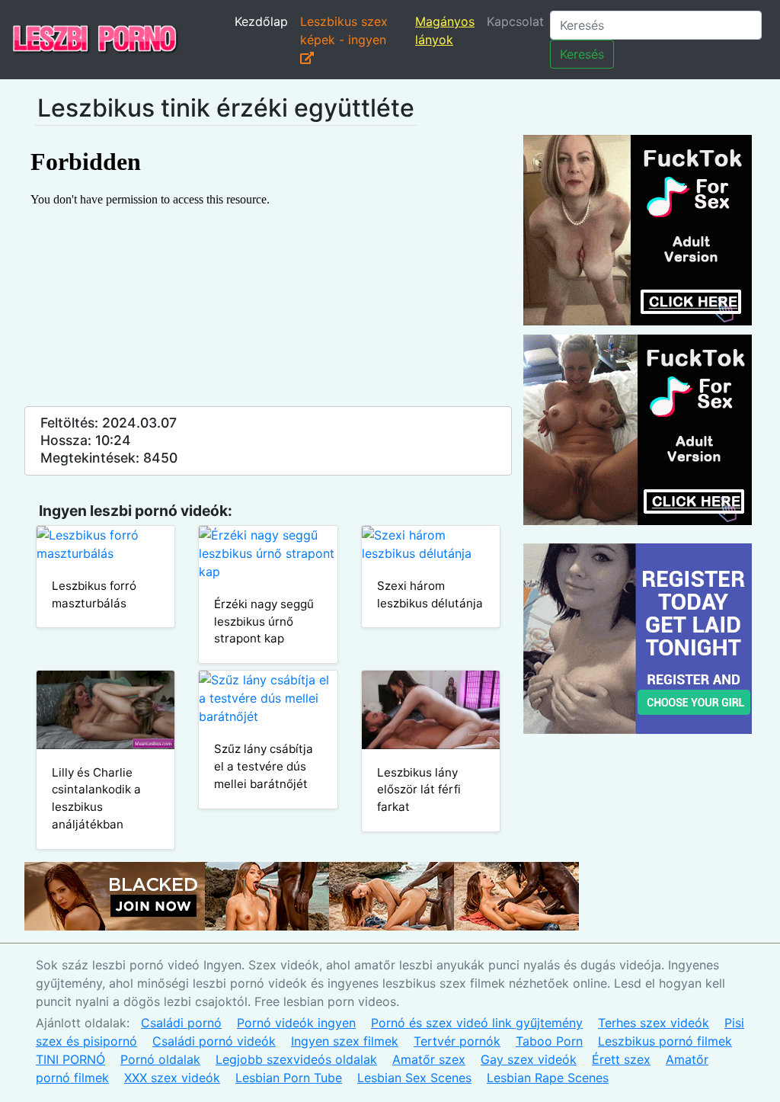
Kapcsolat (515, 21)
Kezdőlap (261, 21)
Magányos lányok (445, 30)
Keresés (582, 54)
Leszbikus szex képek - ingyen (344, 30)
